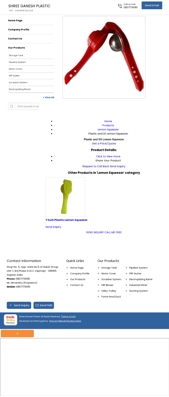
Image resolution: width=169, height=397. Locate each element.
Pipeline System (17, 62)
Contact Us (15, 38)
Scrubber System (18, 82)
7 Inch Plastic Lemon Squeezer (66, 220)
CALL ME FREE (113, 232)
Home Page (15, 20)
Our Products (16, 47)
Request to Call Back (95, 166)
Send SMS (46, 305)
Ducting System (138, 291)
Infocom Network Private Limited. (65, 321)
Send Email (152, 5)
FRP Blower (107, 285)
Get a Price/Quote (104, 143)
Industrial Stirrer (138, 285)
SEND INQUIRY (95, 232)
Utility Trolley (108, 291)
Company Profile (18, 29)
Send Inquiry (117, 166)
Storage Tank (16, 55)
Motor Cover (15, 69)
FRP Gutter (14, 75)
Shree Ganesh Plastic (29, 7)
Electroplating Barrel (20, 89)
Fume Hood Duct (111, 296)
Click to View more (108, 156)
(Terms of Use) (68, 316)
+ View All (48, 97)
